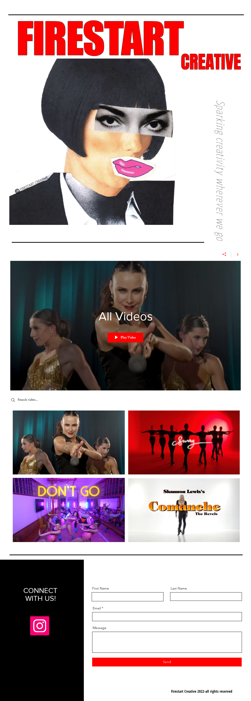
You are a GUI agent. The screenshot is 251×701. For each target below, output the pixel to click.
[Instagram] (39, 625)
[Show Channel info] (236, 254)
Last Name (179, 588)
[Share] (224, 254)
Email (97, 608)
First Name (100, 588)
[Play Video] (68, 442)
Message (99, 627)
